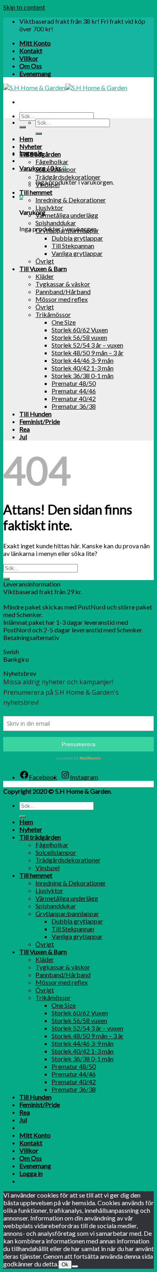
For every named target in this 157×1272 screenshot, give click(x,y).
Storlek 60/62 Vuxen (80, 329)
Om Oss (30, 66)
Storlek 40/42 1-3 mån (83, 368)
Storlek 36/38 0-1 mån (83, 375)
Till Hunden (35, 414)
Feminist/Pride (39, 421)
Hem (26, 138)
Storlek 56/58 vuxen (79, 337)
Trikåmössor (53, 314)
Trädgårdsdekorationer (68, 177)
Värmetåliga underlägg (66, 215)
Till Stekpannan (73, 245)
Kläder (44, 276)
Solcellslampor (55, 169)
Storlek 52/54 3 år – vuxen (87, 345)
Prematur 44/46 (74, 391)
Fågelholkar (51, 161)
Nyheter (30, 146)
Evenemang (35, 73)
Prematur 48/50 (74, 383)
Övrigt (44, 261)
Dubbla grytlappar (77, 238)
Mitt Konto (35, 43)
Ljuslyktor (49, 207)
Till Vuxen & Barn (43, 268)
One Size (64, 322)
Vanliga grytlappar (77, 253)
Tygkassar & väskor (62, 284)
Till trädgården (40, 154)
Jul (23, 436)
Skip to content (24, 7)
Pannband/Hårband (63, 291)
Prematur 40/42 (74, 398)
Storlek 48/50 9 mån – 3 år (88, 352)
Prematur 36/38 (74, 406)
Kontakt (30, 50)
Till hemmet (35, 192)
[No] (75, 1266)
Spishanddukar (55, 222)
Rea (24, 429)
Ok (65, 1265)
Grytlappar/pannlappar (67, 230)
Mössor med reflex (61, 299)
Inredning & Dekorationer (70, 200)
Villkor (28, 58)
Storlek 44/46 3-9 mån (83, 360)
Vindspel (47, 184)
